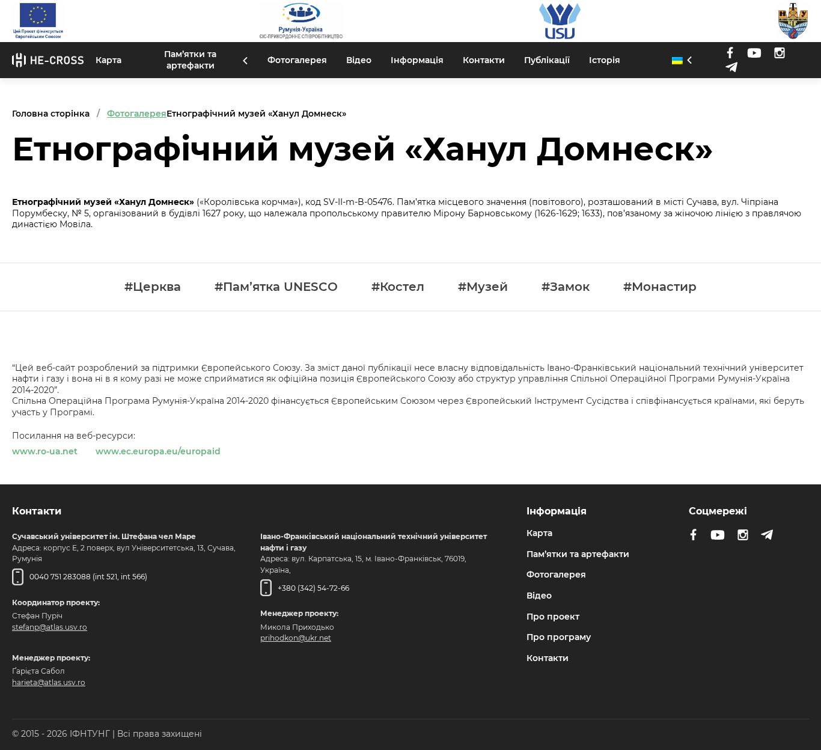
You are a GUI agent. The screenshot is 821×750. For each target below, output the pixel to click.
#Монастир (660, 287)
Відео (358, 60)
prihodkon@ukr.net (295, 637)
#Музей (483, 287)
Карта (108, 60)
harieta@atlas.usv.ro (48, 682)
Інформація (417, 60)
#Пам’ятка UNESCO (276, 287)
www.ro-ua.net (45, 451)
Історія (604, 60)
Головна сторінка (51, 113)
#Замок (566, 287)
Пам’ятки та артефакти (190, 60)
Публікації (547, 60)
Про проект (552, 616)
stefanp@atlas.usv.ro (49, 627)
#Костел (397, 287)
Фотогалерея (297, 60)
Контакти (484, 60)
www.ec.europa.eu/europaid (158, 451)
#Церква (152, 287)
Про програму (558, 637)
